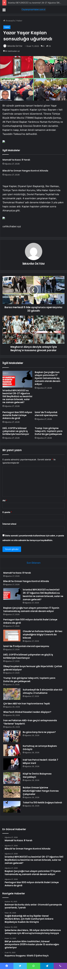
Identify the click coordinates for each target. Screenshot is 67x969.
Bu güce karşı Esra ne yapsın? (39, 732)
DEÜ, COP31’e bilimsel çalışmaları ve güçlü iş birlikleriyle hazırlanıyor (15, 431)
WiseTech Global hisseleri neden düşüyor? (27, 712)
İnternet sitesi (9, 524)
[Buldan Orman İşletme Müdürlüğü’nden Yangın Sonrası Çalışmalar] (11, 792)
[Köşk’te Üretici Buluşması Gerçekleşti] (11, 778)
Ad (4, 500)
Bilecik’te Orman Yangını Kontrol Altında (25, 170)
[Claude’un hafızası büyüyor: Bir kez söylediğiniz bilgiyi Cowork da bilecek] (11, 635)
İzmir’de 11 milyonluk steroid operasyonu (46, 414)
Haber (19, 20)
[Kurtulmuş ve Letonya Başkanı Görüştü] (11, 750)
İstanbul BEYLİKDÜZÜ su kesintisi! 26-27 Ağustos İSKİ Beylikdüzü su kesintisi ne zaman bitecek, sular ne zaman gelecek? (17, 396)
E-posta (7, 512)
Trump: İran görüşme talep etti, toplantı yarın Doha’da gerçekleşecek (48, 431)
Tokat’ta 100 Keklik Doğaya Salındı (42, 802)
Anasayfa (10, 20)
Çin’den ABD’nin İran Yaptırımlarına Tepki (26, 703)
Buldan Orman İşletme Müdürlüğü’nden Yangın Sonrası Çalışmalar (41, 791)
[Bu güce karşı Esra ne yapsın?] (11, 736)
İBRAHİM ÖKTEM (14, 46)
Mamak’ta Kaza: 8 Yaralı (16, 159)
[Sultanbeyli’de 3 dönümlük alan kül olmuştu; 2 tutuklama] (11, 694)
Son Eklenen (34, 562)
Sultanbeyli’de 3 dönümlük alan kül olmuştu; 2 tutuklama (42, 691)
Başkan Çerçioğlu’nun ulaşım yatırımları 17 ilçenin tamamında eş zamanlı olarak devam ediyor (47, 378)
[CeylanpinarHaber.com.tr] (33, 9)
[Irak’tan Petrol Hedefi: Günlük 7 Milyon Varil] (11, 764)
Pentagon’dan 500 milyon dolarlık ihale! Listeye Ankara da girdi (17, 415)
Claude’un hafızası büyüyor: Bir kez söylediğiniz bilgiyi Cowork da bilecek (42, 634)
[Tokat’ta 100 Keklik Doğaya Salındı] (11, 807)
